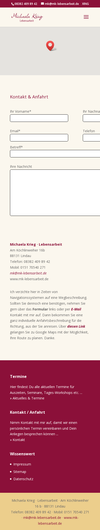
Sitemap (19, 471)
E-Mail (76, 309)
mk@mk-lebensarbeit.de (28, 273)
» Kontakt (17, 439)
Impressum (22, 464)
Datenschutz (23, 479)
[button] (51, 46)
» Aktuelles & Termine (27, 398)
